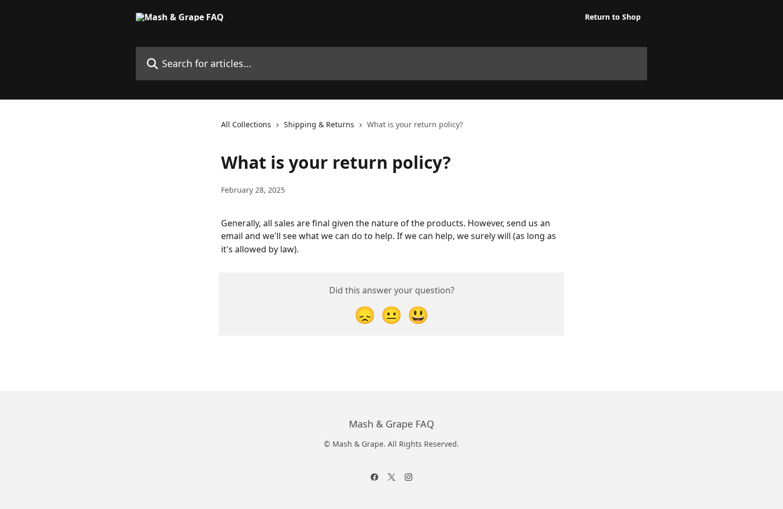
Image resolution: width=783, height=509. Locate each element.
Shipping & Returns (319, 124)
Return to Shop (613, 17)
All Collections (246, 124)
